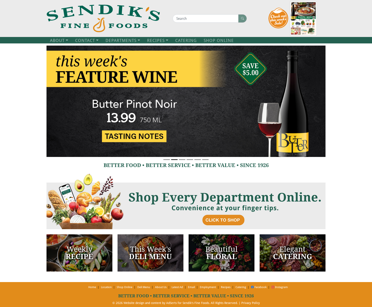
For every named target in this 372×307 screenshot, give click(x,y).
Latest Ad (177, 287)
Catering (241, 287)
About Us (161, 287)
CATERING (186, 40)
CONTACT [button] (85, 40)
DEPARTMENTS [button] (120, 40)
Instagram (281, 287)
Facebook (260, 287)
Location (106, 287)
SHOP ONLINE (219, 40)
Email (191, 287)
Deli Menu (143, 287)
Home (92, 287)
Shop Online (124, 287)
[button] (67, 101)
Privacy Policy (250, 303)
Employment (208, 287)
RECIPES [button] (156, 40)
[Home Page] (103, 18)
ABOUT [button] (57, 40)
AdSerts (171, 303)
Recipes (226, 287)
